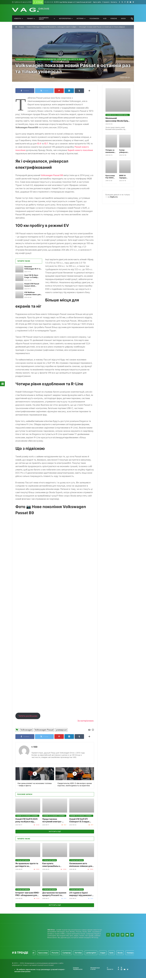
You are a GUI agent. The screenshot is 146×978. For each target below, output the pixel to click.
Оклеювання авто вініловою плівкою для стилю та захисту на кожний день (80, 864)
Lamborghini (77, 953)
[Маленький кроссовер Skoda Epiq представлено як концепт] (118, 100)
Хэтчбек (64, 953)
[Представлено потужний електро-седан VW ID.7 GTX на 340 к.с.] (54, 806)
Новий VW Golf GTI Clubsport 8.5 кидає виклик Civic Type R (79, 820)
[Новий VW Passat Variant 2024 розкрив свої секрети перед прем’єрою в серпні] (19, 286)
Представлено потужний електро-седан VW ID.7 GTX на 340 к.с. (53, 820)
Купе (98, 953)
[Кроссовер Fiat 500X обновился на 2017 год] (111, 166)
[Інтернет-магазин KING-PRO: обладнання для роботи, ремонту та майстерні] (27, 879)
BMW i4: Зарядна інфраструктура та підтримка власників (125, 177)
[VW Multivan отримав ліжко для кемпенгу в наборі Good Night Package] (19, 294)
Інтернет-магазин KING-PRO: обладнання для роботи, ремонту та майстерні (27, 894)
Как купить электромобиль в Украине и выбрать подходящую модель (53, 864)
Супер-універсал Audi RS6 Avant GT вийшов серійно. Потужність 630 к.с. (124, 151)
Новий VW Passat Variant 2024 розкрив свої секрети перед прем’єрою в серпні (32, 285)
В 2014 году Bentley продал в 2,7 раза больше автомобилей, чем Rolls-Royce (76, 2)
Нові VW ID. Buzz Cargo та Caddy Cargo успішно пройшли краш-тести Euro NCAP (31, 276)
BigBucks (114, 197)
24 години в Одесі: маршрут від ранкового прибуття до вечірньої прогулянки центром (81, 894)
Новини (21, 27)
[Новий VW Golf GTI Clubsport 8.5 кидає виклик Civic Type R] (81, 806)
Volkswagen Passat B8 (52, 175)
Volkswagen (26, 730)
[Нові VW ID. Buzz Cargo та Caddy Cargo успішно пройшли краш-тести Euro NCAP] (19, 277)
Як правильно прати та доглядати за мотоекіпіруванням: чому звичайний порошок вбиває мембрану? (26, 864)
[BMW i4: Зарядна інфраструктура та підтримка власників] (125, 166)
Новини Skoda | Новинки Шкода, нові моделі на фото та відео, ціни (118, 115)
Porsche (41, 953)
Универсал (117, 953)
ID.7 (46, 143)
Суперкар (53, 953)
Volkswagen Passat (44, 730)
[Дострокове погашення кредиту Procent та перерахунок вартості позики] (54, 879)
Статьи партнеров (22, 860)
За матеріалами (85, 720)
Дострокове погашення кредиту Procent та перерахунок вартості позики (54, 894)
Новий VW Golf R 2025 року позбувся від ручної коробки (26, 820)
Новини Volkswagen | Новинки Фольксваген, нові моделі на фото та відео (51, 27)
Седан (89, 953)
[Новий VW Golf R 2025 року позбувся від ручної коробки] (27, 806)
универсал (61, 730)
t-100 (34, 747)
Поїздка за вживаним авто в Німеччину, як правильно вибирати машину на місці (111, 151)
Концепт (129, 953)
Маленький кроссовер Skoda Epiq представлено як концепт (116, 119)
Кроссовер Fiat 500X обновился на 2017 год (111, 177)
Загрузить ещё (55, 831)
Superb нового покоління (80, 150)
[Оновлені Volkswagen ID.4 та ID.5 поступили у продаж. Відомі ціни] (19, 269)
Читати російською (27, 716)
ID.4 (39, 143)
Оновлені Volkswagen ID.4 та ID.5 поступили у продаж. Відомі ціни (32, 268)
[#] (119, 2)
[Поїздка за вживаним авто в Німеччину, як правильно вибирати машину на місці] (111, 141)
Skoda (106, 953)
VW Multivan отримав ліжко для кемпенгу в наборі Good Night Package (32, 293)
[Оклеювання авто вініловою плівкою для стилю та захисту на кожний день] (81, 850)
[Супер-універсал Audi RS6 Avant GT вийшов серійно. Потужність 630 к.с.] (125, 141)
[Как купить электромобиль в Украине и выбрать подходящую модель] (54, 850)
